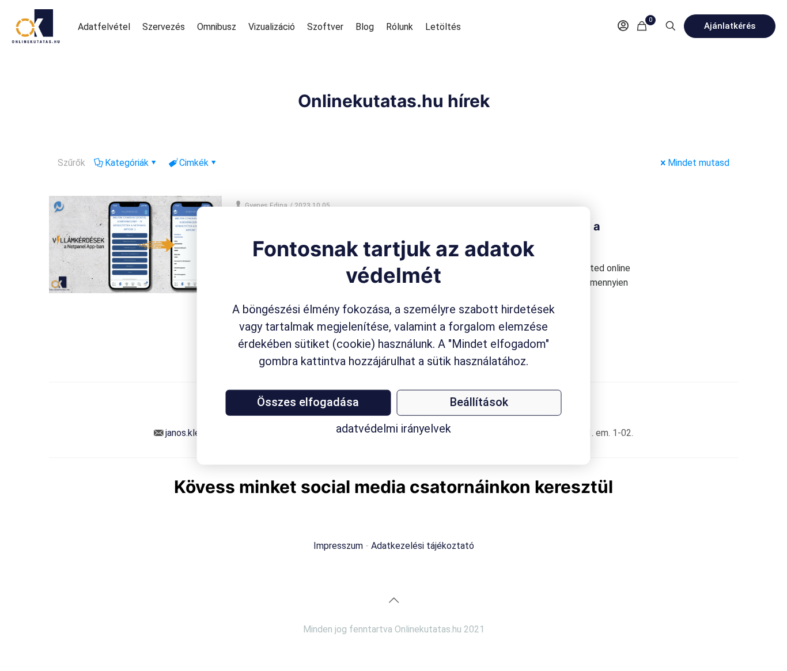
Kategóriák (127, 162)
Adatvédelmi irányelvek (393, 428)
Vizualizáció (271, 26)
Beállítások (479, 402)
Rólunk (399, 26)
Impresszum (338, 545)
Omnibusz (216, 26)
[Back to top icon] (393, 600)
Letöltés (443, 26)
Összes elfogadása (308, 402)
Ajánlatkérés (729, 26)
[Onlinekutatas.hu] (36, 26)
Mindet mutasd (698, 162)
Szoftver (325, 26)
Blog (364, 26)
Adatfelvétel (104, 26)
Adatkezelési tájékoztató (422, 545)
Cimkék (194, 162)
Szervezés (163, 26)
